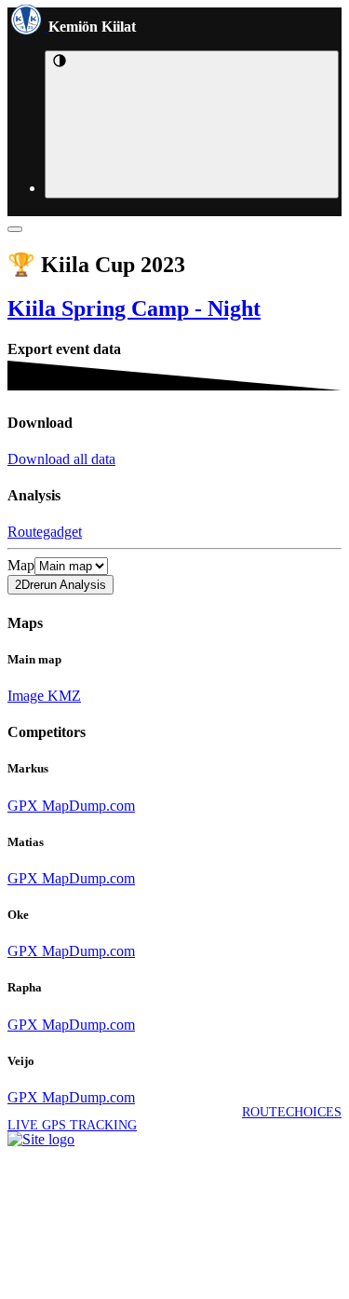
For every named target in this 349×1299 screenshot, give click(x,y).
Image (25, 696)
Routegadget (44, 532)
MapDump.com (86, 806)
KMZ (62, 696)
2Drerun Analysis (60, 585)
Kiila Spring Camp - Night (134, 308)
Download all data (61, 459)
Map (20, 565)
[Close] (14, 229)
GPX (22, 806)
